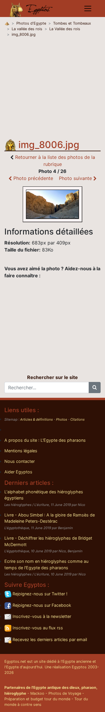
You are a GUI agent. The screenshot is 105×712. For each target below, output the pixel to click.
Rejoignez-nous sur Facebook (41, 605)
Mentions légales (20, 450)
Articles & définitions (36, 419)
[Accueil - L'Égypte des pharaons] (31, 8)
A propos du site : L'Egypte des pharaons (45, 440)
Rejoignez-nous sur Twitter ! (39, 593)
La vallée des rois (27, 29)
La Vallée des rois (64, 29)
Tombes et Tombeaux (72, 23)
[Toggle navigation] (88, 8)
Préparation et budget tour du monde (37, 699)
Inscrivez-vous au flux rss (37, 627)
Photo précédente (32, 178)
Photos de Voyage (64, 693)
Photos (61, 419)
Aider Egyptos (18, 471)
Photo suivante (76, 178)
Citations (77, 419)
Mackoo (37, 693)
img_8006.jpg (24, 34)
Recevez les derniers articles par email (49, 639)
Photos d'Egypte (31, 23)
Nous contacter (19, 461)
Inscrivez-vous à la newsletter (41, 616)
